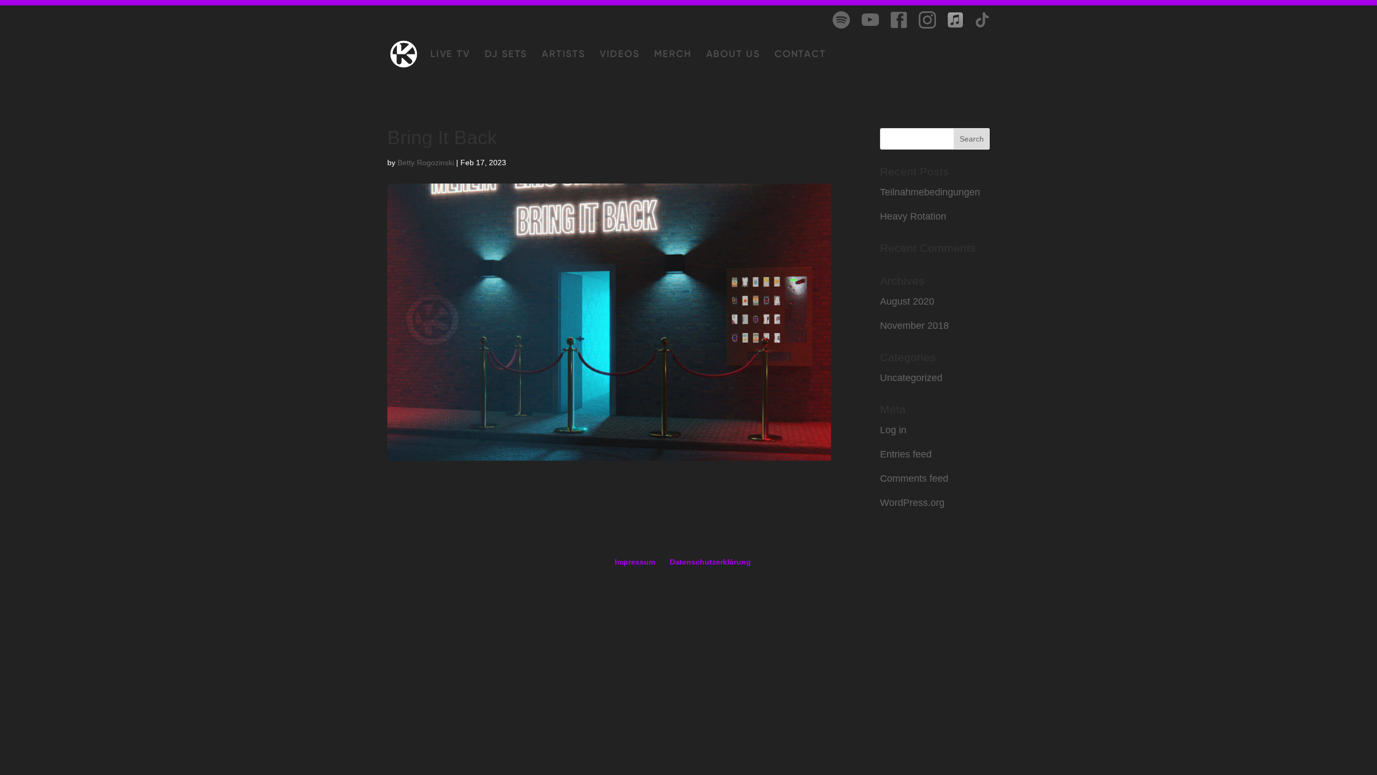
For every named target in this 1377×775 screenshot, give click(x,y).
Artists (563, 55)
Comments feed (914, 478)
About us (733, 55)
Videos (620, 55)
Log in (893, 430)
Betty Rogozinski (426, 162)
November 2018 (914, 325)
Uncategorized (911, 377)
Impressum (635, 562)
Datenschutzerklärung (710, 562)
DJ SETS (506, 55)
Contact (800, 55)
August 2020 (907, 301)
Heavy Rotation (913, 216)
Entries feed (906, 454)
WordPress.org (912, 502)
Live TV (450, 55)
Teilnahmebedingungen (930, 192)
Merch (673, 55)
